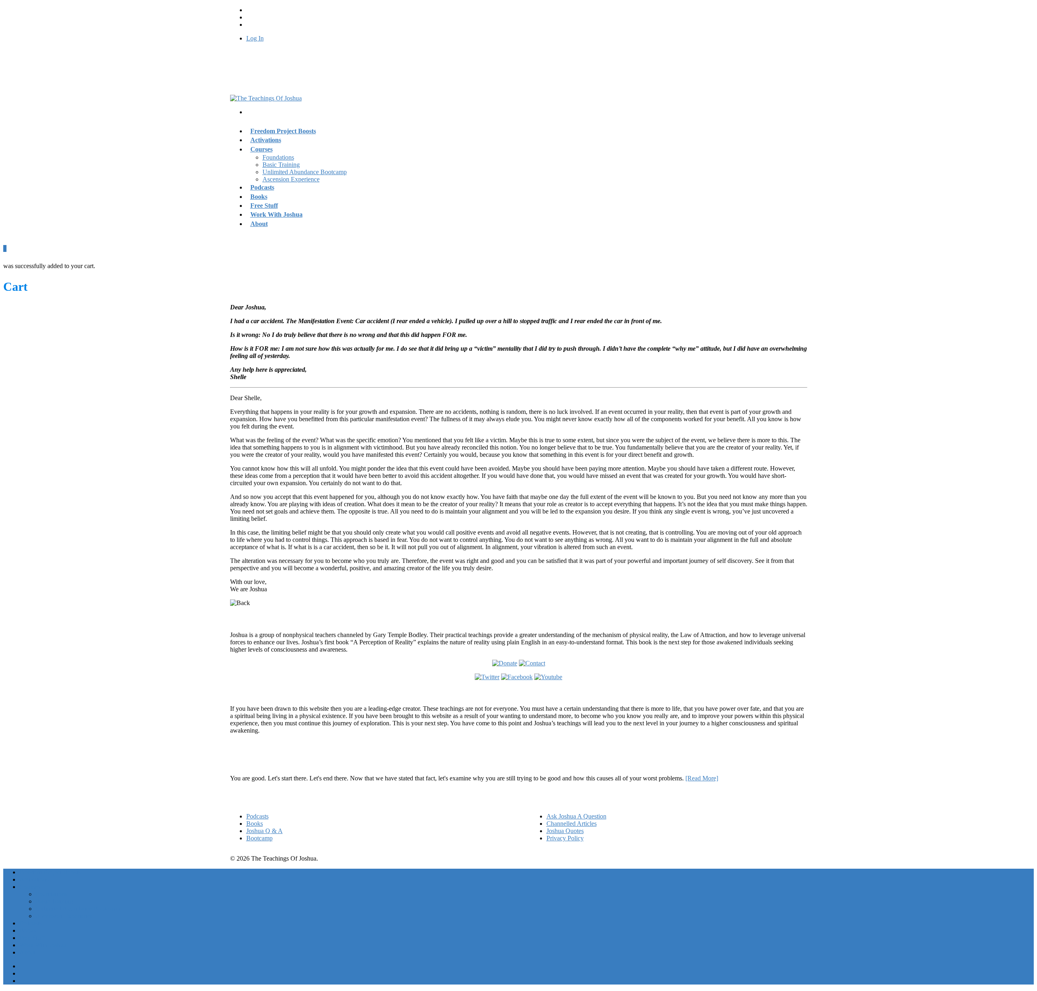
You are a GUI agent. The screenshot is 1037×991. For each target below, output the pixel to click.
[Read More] (701, 778)
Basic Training (281, 164)
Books (254, 823)
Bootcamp (259, 838)
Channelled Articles (571, 823)
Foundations (278, 157)
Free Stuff (32, 937)
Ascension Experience (291, 179)
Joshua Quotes (565, 830)
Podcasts (257, 816)
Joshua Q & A (264, 830)
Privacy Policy (565, 838)
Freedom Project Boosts (283, 131)
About (259, 223)
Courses (261, 149)
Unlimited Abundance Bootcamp (304, 171)
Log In (255, 38)
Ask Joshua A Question (576, 816)
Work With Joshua (276, 214)
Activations (34, 879)
